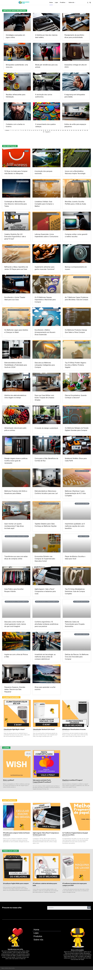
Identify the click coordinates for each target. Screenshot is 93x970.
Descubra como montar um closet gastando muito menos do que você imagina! (15, 624)
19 (43, 130)
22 (49, 130)
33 (73, 130)
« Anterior (7, 130)
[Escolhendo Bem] (24, 2)
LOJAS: (6, 748)
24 (54, 130)
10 (25, 130)
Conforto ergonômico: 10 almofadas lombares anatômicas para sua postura (46, 624)
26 (58, 130)
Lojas (56, 2)
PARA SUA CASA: (10, 851)
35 (78, 130)
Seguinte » (47, 131)
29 (65, 130)
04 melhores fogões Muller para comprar (16, 883)
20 (45, 130)
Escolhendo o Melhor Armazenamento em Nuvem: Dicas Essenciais (45, 332)
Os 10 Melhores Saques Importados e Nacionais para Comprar (45, 299)
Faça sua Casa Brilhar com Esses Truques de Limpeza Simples (44, 397)
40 (43, 131)
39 (87, 130)
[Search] (89, 907)
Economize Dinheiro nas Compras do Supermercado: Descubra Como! (45, 559)
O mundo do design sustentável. (46, 428)
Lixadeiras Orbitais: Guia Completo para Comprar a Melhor (44, 204)
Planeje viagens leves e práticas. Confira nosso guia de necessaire (16, 461)
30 (67, 130)
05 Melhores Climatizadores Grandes (74, 729)
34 (76, 130)
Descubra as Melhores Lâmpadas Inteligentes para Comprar (45, 365)
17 (39, 130)
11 (27, 130)
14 (33, 130)
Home (51, 2)
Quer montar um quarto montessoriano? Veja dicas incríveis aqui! (14, 526)
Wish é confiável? (8, 780)
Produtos (62, 2)
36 (80, 130)
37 (82, 130)
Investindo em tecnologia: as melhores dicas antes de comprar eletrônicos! (45, 657)
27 (60, 130)
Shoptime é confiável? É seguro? (72, 780)
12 (29, 130)
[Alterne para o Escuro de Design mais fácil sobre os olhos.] (88, 2)
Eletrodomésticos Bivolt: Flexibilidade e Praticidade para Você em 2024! (15, 365)
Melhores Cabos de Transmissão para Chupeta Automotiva (74, 624)
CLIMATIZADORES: (11, 697)
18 (41, 130)
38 (85, 130)
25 (56, 130)
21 (47, 130)
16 (37, 130)
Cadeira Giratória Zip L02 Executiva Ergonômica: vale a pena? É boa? (15, 236)
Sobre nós (71, 2)
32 (71, 130)
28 (63, 130)
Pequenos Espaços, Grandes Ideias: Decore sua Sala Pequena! (14, 689)
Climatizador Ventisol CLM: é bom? (44, 729)
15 (35, 130)
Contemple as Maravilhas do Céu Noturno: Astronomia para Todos (15, 204)
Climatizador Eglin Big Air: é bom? (14, 729)
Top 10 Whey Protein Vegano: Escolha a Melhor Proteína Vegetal (75, 365)
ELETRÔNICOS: (9, 800)
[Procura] (90, 2)
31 (69, 130)
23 (51, 130)
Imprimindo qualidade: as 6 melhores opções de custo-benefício (75, 526)
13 (31, 130)
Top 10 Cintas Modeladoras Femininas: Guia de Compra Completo (75, 591)
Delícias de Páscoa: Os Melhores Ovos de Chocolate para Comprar (76, 657)
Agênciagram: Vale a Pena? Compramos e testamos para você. (45, 591)
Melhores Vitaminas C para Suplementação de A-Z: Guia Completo (75, 493)
